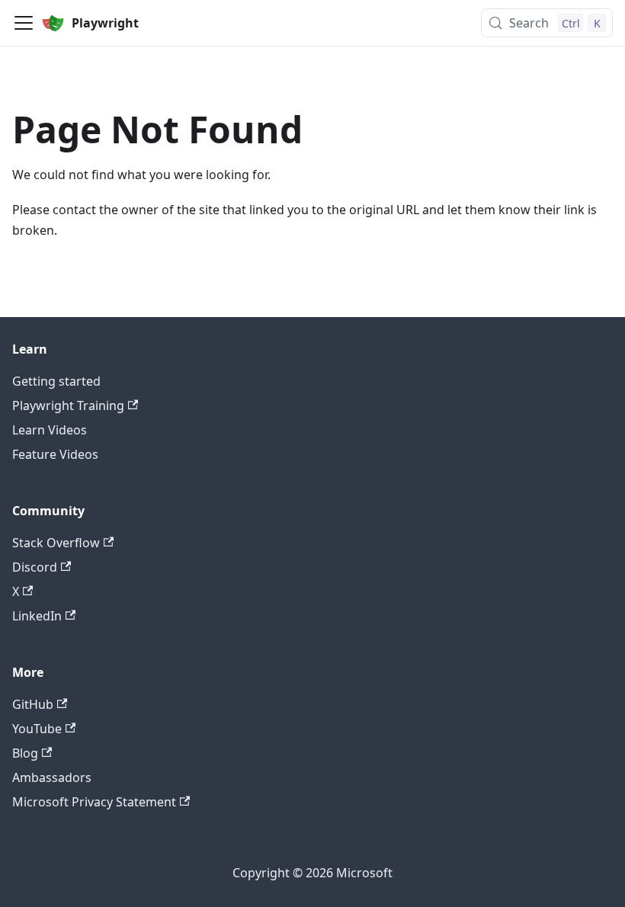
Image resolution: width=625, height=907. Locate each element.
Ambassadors (51, 777)
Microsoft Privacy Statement (94, 801)
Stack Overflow (56, 542)
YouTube (37, 728)
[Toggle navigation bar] (23, 22)
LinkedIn (37, 615)
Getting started (56, 381)
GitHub (32, 704)
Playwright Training (68, 405)
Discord (34, 567)
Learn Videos (49, 429)
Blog (25, 753)
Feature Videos (55, 454)
